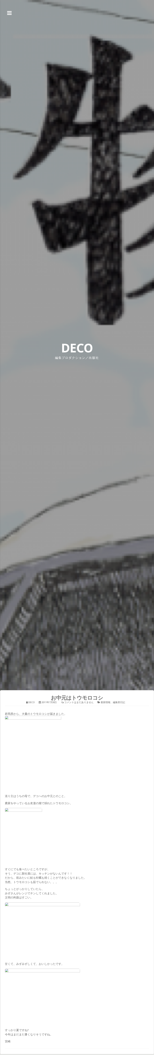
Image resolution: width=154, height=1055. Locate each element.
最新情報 (105, 702)
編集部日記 (119, 702)
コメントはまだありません (79, 702)
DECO (77, 348)
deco (31, 702)
